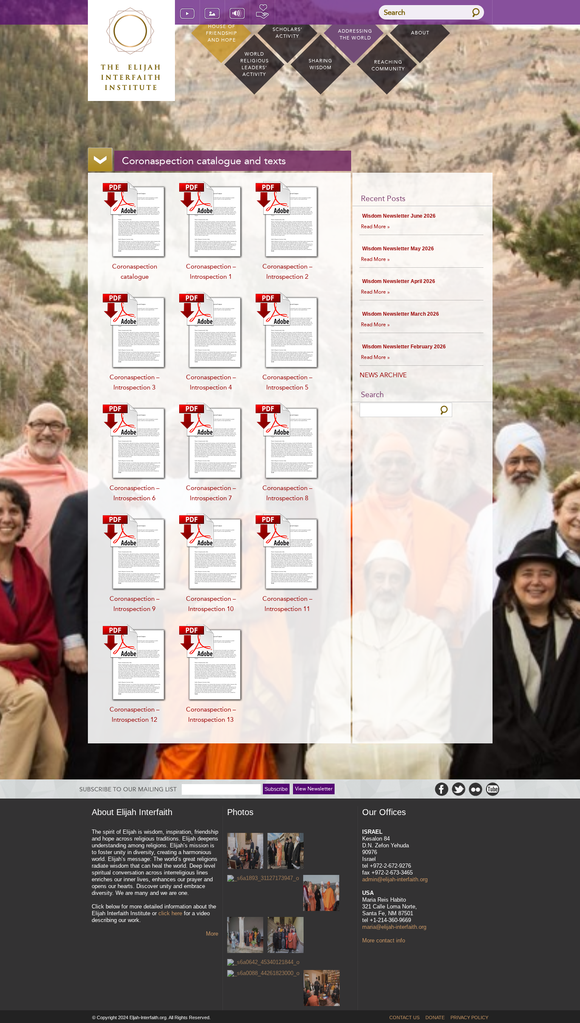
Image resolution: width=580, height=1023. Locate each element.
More (212, 934)
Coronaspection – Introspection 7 (211, 493)
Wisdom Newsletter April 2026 (398, 281)
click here (170, 913)
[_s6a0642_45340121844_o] (263, 962)
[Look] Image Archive (212, 12)
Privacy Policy (469, 1017)
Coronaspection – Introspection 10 (211, 604)
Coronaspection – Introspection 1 (211, 271)
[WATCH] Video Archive (187, 12)
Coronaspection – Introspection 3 (135, 382)
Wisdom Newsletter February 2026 (404, 347)
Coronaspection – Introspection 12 (135, 714)
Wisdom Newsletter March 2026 (400, 314)
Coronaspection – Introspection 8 (287, 493)
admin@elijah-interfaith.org (395, 879)
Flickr (475, 789)
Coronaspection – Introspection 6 (135, 493)
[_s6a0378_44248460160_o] (322, 989)
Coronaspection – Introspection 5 (287, 382)
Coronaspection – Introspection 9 (135, 604)
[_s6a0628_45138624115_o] (285, 936)
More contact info (383, 940)
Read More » (375, 227)
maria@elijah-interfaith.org (394, 927)
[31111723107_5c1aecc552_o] (245, 852)
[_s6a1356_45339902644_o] (245, 936)
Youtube (492, 789)
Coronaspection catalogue (134, 271)
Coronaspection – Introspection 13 (211, 714)
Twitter (458, 789)
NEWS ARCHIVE (383, 375)
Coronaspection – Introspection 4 (211, 382)
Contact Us (404, 1017)
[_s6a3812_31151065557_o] (285, 852)
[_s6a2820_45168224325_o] (321, 894)
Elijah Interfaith (131, 49)
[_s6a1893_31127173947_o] (263, 878)
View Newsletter (313, 789)
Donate (262, 12)
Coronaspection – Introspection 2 (287, 271)
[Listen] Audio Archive (237, 12)
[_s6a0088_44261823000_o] (263, 973)
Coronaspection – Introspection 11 (287, 604)
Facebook (441, 789)
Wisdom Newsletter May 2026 (398, 249)
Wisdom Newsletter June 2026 (399, 216)
